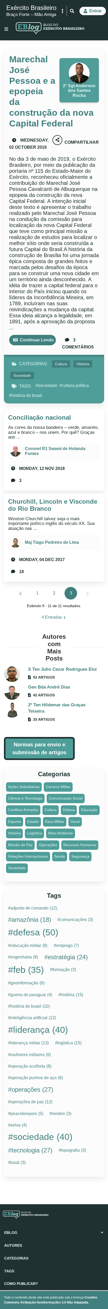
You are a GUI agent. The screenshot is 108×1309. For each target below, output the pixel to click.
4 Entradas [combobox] (56, 618)
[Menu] (6, 29)
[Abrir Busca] (72, 11)
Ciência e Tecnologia (25, 798)
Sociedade (22, 375)
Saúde (59, 856)
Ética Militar (54, 821)
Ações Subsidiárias (24, 787)
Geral (75, 821)
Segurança (80, 856)
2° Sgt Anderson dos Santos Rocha (79, 91)
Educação (89, 810)
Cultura (61, 364)
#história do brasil (25, 395)
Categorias (16, 1258)
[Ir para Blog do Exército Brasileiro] (50, 29)
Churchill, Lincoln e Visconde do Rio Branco (52, 505)
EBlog (10, 1232)
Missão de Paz (20, 845)
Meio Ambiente (60, 833)
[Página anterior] (20, 593)
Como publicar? (21, 1284)
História (83, 364)
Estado (33, 821)
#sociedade (46, 385)
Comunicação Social (66, 798)
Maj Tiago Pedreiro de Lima (52, 542)
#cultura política (74, 385)
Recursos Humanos (79, 845)
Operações (48, 845)
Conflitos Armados (23, 810)
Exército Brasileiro (31, 7)
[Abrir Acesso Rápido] (62, 11)
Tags (9, 1271)
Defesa (69, 810)
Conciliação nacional (39, 417)
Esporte (14, 821)
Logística (34, 833)
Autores (13, 1245)
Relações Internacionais (28, 856)
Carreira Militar (58, 787)
